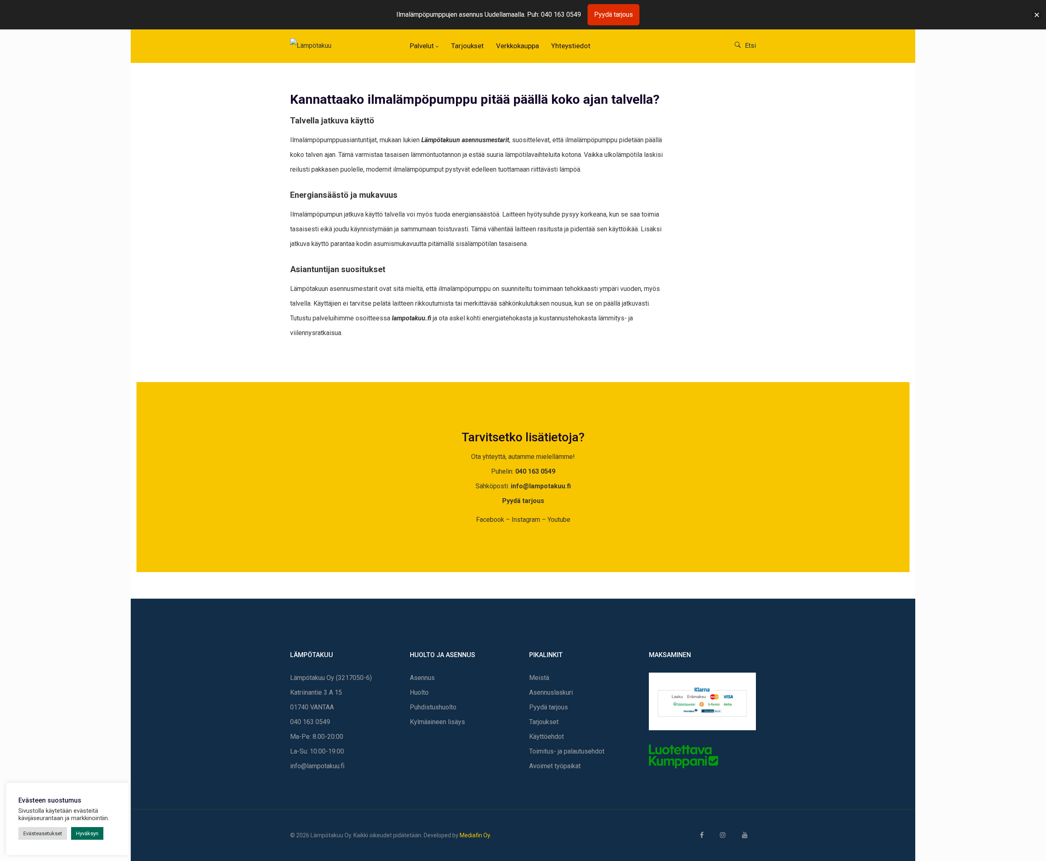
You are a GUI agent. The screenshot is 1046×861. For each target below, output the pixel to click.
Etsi (750, 45)
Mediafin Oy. (475, 835)
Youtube (559, 519)
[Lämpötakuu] (317, 46)
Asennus (422, 678)
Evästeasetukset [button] (42, 833)
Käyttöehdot (546, 736)
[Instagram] (723, 835)
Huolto (419, 692)
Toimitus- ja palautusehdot (566, 751)
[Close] (1037, 15)
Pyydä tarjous (523, 501)
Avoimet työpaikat (555, 766)
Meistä (539, 678)
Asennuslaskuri (551, 692)
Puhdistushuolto (433, 707)
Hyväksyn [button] (87, 833)
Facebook (490, 519)
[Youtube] (745, 835)
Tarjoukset (544, 722)
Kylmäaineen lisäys (437, 722)
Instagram (526, 519)
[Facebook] (702, 835)
